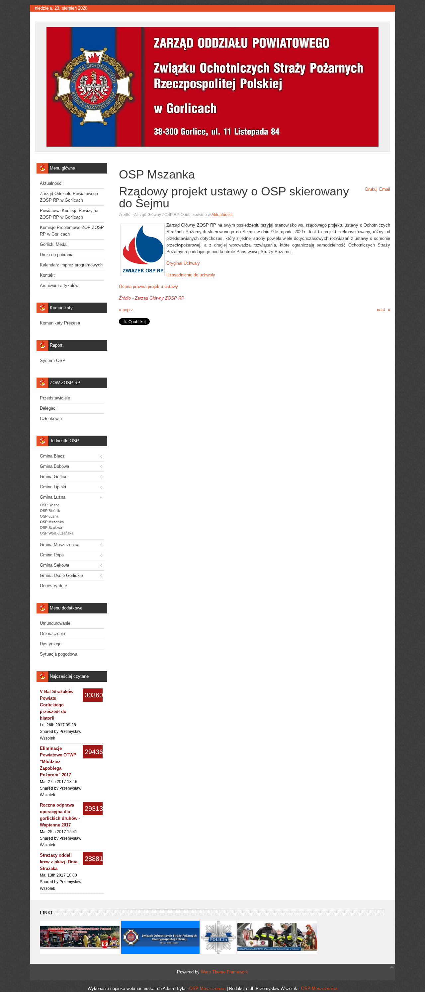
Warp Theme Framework (224, 971)
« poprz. (126, 309)
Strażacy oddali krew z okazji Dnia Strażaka (58, 862)
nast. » (383, 309)
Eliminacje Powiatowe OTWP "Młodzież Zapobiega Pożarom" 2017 (58, 761)
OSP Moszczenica (207, 988)
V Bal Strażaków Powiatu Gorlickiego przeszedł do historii (56, 705)
